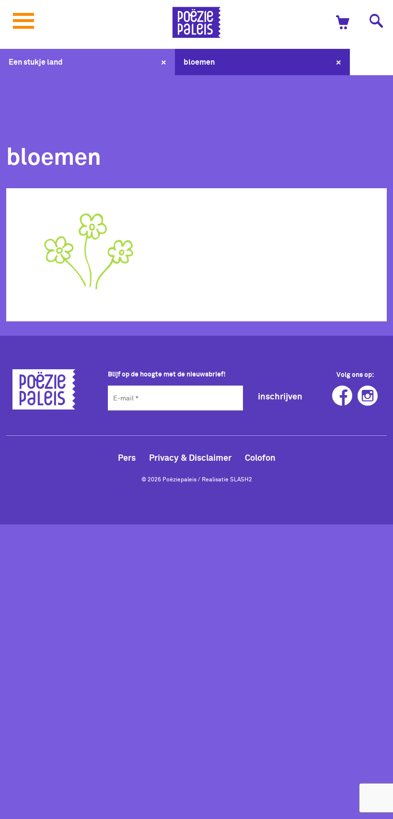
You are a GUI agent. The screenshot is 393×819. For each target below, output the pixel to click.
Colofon (260, 457)
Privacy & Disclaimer (190, 457)
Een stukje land (36, 61)
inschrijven (280, 396)
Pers (127, 457)
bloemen (199, 61)
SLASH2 (241, 479)
